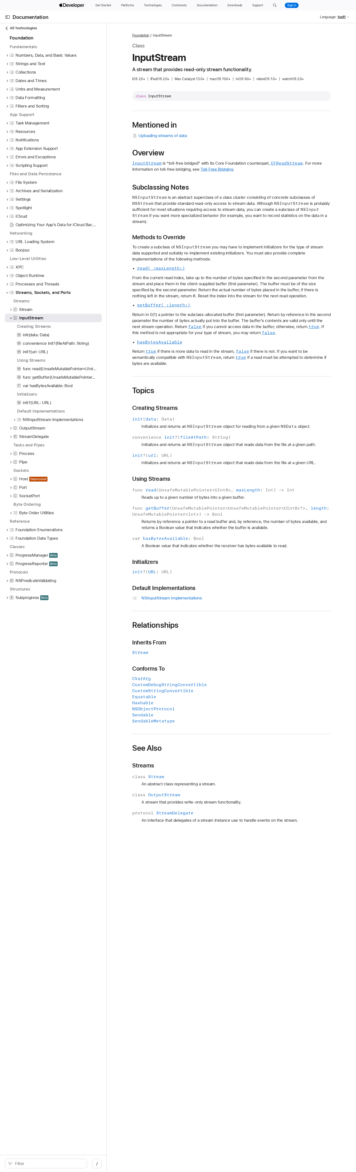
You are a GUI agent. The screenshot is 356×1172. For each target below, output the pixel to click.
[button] (275, 5)
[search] (46, 1163)
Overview (148, 152)
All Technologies (23, 28)
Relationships (155, 625)
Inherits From (149, 642)
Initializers (145, 562)
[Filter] (48, 1163)
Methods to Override (159, 237)
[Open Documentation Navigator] (7, 17)
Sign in (291, 5)
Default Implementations (164, 588)
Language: (328, 17)
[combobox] (48, 1163)
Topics (143, 390)
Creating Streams (155, 408)
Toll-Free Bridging (217, 169)
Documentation (30, 17)
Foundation (140, 35)
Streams (143, 765)
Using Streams (151, 478)
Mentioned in (154, 125)
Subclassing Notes (160, 187)
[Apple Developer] (72, 5)
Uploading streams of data (163, 135)
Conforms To (148, 668)
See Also (147, 748)
